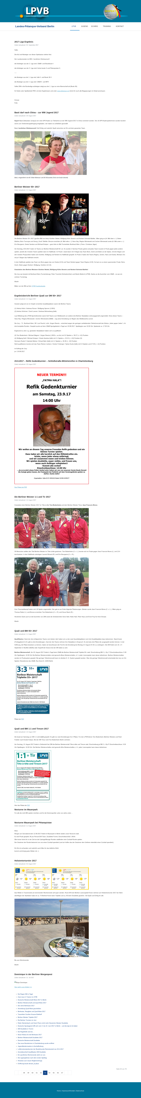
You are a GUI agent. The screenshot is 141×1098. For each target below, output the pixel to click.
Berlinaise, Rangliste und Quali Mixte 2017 (31, 1011)
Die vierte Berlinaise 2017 (26, 1005)
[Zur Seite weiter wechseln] (66, 1073)
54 (49, 1073)
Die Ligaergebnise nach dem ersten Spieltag (32, 1058)
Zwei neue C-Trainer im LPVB (27, 997)
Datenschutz (80, 1091)
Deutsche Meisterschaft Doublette (29, 1040)
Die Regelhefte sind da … (26, 1032)
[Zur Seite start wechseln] (16, 1073)
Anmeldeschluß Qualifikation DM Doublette (32, 1052)
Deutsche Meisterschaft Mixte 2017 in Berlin (32, 1000)
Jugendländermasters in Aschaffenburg (30, 1046)
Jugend (84, 26)
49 (28, 1073)
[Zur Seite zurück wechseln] (20, 1073)
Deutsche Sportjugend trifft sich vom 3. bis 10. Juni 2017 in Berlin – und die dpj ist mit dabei (47, 1026)
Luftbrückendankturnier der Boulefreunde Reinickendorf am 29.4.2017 (41, 1049)
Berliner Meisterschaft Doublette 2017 (30, 1037)
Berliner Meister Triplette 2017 (27, 1017)
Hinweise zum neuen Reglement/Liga (30, 1060)
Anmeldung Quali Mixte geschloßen (29, 1008)
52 (41, 1073)
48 (24, 1073)
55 (54, 1073)
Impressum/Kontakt (68, 1091)
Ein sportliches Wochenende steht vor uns (31, 1055)
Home (59, 1091)
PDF (22, 719)
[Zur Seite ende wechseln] (70, 1073)
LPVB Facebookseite (38, 286)
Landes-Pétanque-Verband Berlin (34, 26)
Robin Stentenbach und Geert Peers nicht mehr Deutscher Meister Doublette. (43, 1023)
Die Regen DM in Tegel (25, 994)
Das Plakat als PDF (20, 487)
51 (37, 1073)
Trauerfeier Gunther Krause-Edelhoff (30, 1014)
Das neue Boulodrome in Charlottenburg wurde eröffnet (36, 1043)
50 (32, 1073)
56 (58, 1073)
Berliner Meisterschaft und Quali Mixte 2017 (32, 1003)
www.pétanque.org (63, 91)
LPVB (74, 26)
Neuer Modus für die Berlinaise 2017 (30, 1034)
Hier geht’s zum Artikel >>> (23, 987)
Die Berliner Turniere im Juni (27, 1020)
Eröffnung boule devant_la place (28, 1063)
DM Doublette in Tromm (25, 1029)
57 (62, 1073)
